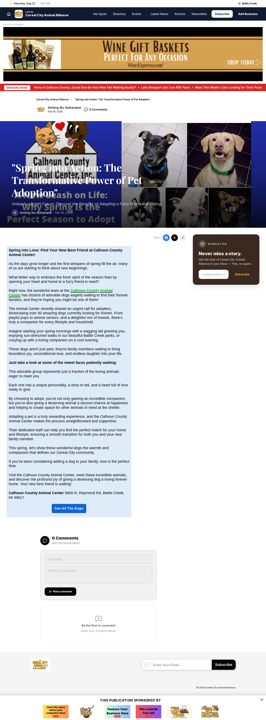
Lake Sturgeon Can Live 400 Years (151, 87)
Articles (180, 14)
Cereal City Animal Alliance (52, 99)
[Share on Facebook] (166, 237)
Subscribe (222, 14)
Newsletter (199, 14)
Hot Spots (100, 14)
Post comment (62, 591)
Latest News (159, 14)
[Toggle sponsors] (261, 700)
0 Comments (98, 109)
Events (136, 14)
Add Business (248, 14)
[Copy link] (183, 237)
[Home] (8, 14)
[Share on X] (174, 237)
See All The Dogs (69, 508)
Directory (119, 14)
